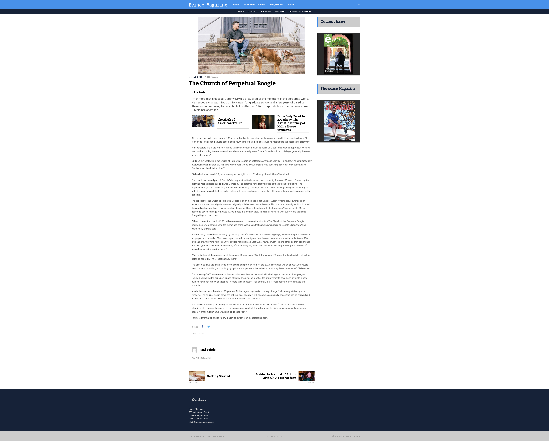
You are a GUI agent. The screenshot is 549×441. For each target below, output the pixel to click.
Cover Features (198, 334)
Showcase (266, 11)
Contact (252, 11)
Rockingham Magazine (300, 11)
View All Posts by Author (201, 358)
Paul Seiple (199, 92)
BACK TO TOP (276, 436)
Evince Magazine (208, 5)
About (241, 11)
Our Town (280, 11)
